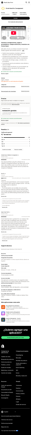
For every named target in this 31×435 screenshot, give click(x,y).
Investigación (4, 397)
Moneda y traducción (21, 375)
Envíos (17, 373)
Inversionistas (19, 391)
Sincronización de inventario (8, 91)
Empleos (18, 388)
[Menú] (29, 2)
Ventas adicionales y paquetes (21, 364)
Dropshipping (19, 355)
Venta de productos (6, 362)
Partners (18, 396)
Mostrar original (4, 73)
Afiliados (18, 399)
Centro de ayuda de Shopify (6, 386)
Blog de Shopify (5, 395)
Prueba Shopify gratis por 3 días (15, 337)
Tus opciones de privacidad (8, 430)
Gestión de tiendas (6, 373)
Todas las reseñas (18, 149)
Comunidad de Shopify (7, 392)
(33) (15, 14)
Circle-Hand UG (23, 14)
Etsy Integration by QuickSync (12, 305)
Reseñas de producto (21, 360)
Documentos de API (6, 389)
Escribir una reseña (6, 149)
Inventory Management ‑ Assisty (13, 318)
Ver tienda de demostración (15, 22)
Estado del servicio (21, 404)
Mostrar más (3, 196)
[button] (15, 307)
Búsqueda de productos (7, 359)
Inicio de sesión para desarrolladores (10, 416)
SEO (17, 370)
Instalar (15, 18)
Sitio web (3, 268)
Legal (17, 401)
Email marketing (20, 367)
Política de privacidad (6, 255)
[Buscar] (26, 2)
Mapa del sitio (5, 427)
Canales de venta (5, 356)
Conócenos (19, 385)
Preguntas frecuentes (7, 257)
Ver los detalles (5, 299)
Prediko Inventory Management (13, 312)
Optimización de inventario (8, 86)
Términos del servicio (6, 419)
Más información (15, 104)
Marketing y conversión (7, 370)
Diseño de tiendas (6, 367)
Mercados (18, 357)
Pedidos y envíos (5, 364)
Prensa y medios (20, 393)
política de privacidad (6, 283)
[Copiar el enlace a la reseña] (18, 155)
